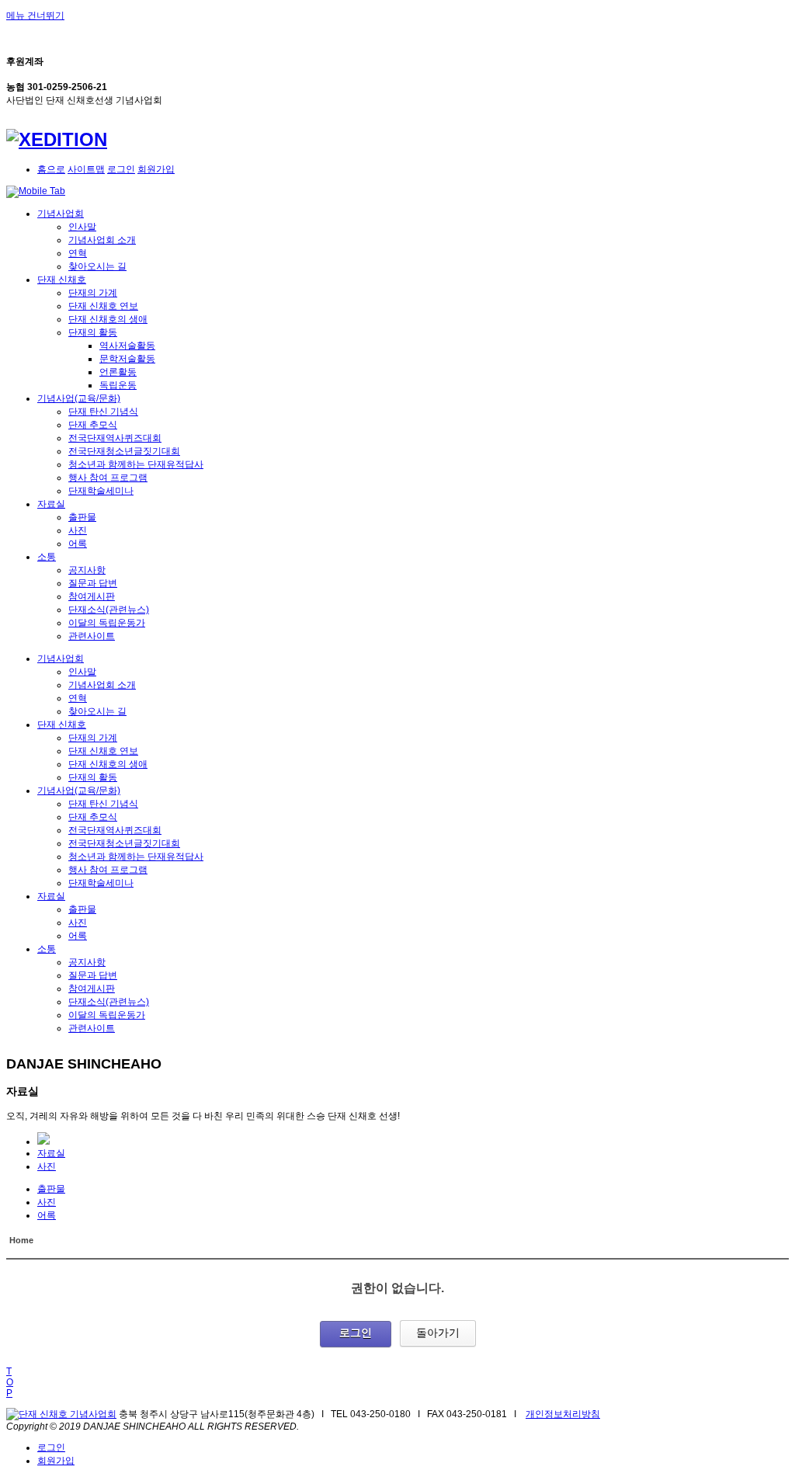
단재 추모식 (92, 424)
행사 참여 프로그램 (108, 477)
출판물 (82, 517)
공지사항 (87, 570)
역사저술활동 (127, 345)
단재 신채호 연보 (103, 306)
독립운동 (118, 385)
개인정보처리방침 (563, 1414)
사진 (77, 530)
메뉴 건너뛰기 (35, 15)
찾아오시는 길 (97, 266)
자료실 (51, 504)
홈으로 (51, 169)
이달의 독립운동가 (106, 622)
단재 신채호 (61, 279)
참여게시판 (91, 596)
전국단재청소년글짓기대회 (124, 451)
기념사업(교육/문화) (78, 398)
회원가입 (156, 169)
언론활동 (118, 372)
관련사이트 (91, 636)
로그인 (121, 169)
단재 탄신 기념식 (103, 411)
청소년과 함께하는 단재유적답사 (135, 464)
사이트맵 (86, 169)
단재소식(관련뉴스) (108, 609)
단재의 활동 (92, 332)
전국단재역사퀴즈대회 (114, 438)
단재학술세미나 (101, 490)
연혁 (77, 253)
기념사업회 (60, 213)
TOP (9, 1382)
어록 (77, 543)
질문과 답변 (92, 583)
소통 (46, 556)
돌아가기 (438, 1332)
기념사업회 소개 (102, 240)
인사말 (82, 226)
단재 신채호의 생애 (108, 319)
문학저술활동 (127, 358)
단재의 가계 (92, 292)
